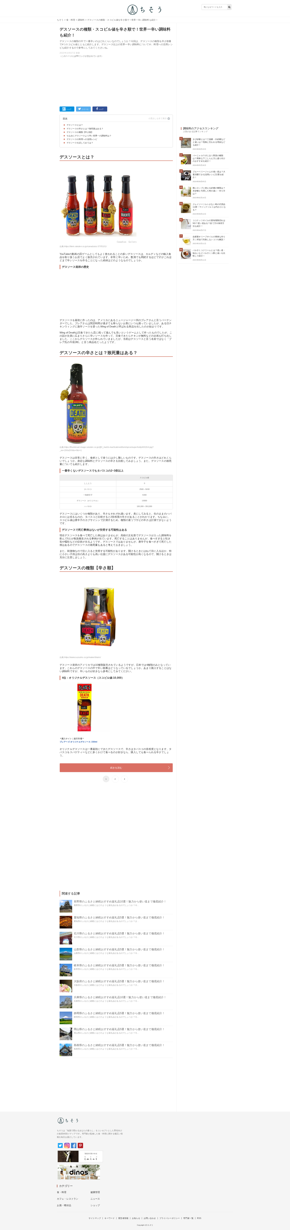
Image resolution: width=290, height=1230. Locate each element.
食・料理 (70, 20)
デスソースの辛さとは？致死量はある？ (85, 129)
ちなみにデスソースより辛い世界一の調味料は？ (89, 136)
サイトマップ (95, 1218)
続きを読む (116, 767)
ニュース (95, 1198)
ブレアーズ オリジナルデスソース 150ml (78, 742)
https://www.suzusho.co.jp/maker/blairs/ (82, 657)
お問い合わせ (150, 1218)
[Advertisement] (116, 81)
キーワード (109, 1218)
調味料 (81, 20)
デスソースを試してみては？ (80, 143)
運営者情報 (123, 1218)
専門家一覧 (188, 1218)
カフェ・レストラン (67, 1198)
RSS (199, 1218)
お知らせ (136, 1218)
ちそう (60, 20)
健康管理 (95, 1192)
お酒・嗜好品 (64, 1205)
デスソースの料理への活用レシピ (82, 139)
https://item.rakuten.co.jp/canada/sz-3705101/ (85, 246)
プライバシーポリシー (169, 1218)
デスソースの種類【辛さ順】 (80, 132)
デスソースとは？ (75, 125)
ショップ (95, 1205)
